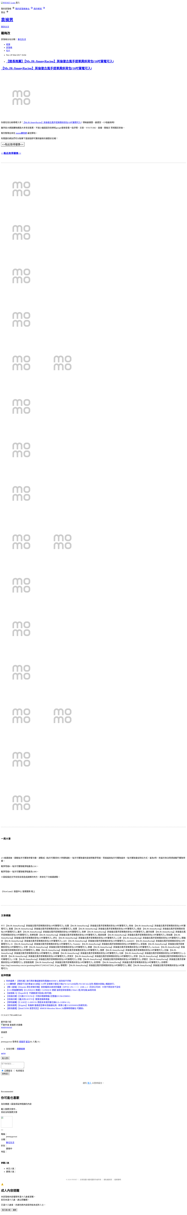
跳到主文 (5, 27)
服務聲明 (117, 1180)
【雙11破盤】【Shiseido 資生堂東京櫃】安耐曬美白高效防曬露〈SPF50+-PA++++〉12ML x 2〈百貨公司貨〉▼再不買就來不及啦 (63, 987)
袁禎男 (7, 19)
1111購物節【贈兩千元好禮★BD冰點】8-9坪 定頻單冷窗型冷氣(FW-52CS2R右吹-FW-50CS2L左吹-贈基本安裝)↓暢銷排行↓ (60, 984)
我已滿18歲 (6, 1210)
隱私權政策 (108, 1180)
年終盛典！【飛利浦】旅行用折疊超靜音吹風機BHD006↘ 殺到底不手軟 (38, 981)
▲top (3, 1053)
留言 (28, 1042)
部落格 (9, 47)
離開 (14, 1210)
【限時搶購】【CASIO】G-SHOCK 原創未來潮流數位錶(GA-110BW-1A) (38, 1002)
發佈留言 (5, 1074)
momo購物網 (21, 133)
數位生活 (22, 39)
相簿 (8, 44)
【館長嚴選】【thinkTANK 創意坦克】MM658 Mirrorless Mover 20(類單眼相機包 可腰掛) (45, 1008)
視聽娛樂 (21, 1049)
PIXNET (74, 1180)
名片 (8, 50)
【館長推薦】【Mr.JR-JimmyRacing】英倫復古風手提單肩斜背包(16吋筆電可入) (60, 61)
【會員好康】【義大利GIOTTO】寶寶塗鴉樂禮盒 (27, 999)
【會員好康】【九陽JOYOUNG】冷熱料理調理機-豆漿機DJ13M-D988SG (38, 996)
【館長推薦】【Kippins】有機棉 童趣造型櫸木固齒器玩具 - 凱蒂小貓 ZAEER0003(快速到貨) (46, 1005)
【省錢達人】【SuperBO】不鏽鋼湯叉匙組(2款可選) (29, 993)
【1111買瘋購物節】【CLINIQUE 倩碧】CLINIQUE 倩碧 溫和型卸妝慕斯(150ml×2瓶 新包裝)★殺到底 (51, 990)
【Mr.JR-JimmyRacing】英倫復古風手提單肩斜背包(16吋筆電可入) (46, 68)
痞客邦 (22, 1042)
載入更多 (5, 1058)
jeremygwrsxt (6, 1027)
